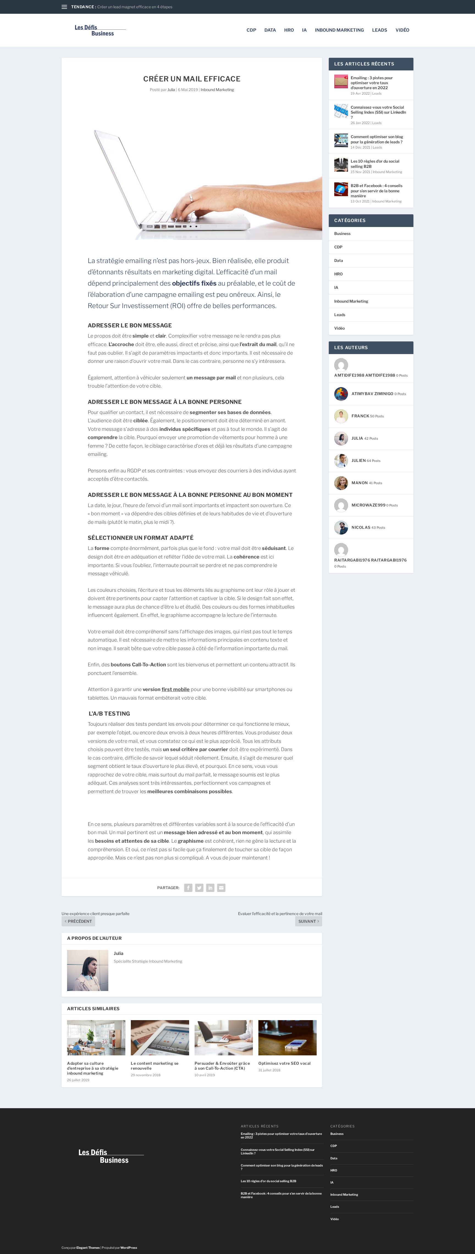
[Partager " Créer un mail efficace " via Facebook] (188, 887)
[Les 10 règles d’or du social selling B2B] (341, 165)
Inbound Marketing (339, 30)
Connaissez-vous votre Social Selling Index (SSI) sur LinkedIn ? (378, 112)
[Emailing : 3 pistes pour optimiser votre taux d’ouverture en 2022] (341, 81)
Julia (171, 89)
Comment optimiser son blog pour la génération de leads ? (377, 139)
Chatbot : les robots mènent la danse (129, 6)
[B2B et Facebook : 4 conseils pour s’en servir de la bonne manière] (341, 189)
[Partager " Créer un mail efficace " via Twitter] (199, 887)
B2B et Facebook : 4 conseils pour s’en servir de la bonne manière (376, 190)
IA (304, 30)
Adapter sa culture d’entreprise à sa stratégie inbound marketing (92, 1068)
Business (342, 233)
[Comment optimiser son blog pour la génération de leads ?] (341, 140)
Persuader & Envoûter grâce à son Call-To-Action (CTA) (222, 1065)
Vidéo (402, 30)
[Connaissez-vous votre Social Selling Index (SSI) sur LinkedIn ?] (341, 111)
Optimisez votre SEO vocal (284, 1063)
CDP (251, 30)
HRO (289, 30)
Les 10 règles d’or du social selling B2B (375, 163)
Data (270, 30)
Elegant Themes (88, 1248)
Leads (379, 30)
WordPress (128, 1248)
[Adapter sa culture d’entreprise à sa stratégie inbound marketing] (96, 1037)
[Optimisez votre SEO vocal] (287, 1037)
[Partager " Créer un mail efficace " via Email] (221, 887)
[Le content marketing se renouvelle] (160, 1037)
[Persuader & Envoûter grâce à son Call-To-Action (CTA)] (224, 1037)
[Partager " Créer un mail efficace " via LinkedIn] (210, 887)
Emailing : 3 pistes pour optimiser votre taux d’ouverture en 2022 (372, 82)
